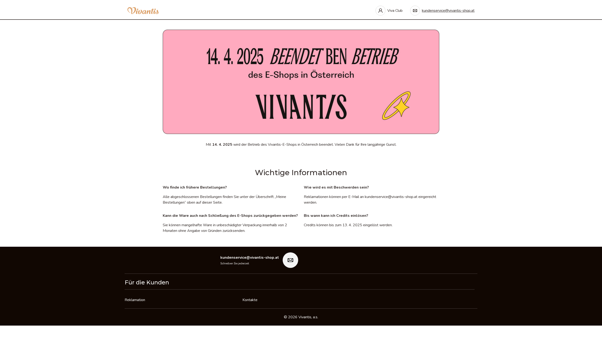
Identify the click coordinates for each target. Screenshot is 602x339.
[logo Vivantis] (142, 10)
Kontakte (249, 300)
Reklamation (135, 300)
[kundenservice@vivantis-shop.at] (290, 260)
